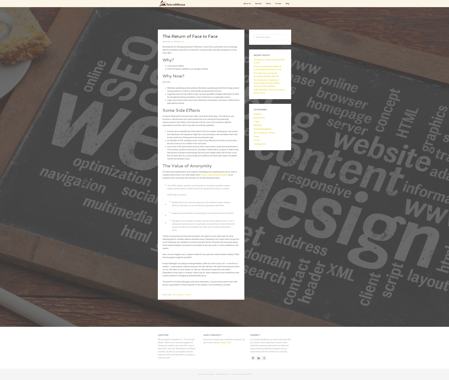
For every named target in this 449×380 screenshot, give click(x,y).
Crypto (256, 122)
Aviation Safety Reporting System (214, 175)
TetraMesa (175, 3)
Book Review (259, 118)
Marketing (258, 125)
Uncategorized (260, 144)
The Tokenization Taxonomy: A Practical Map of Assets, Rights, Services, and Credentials (267, 83)
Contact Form (225, 343)
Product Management (263, 129)
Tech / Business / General (181, 295)
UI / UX (257, 140)
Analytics (257, 114)
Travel (256, 137)
